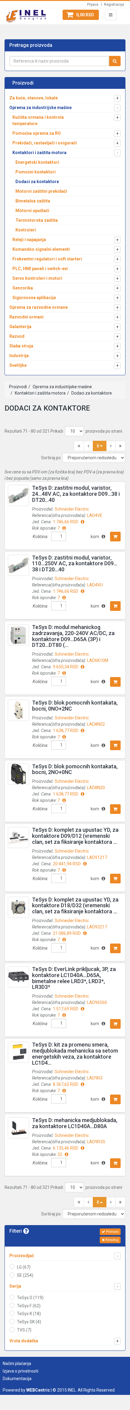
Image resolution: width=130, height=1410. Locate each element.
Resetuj (112, 1240)
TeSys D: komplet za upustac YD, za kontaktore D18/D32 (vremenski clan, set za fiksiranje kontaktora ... (75, 905)
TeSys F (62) (29, 1305)
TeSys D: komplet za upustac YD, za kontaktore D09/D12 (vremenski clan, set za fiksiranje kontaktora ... (75, 836)
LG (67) (24, 1267)
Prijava (92, 4)
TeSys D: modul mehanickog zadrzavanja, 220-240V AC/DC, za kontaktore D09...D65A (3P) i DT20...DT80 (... (73, 636)
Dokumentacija (17, 1378)
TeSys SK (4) (29, 1321)
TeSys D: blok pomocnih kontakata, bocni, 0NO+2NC (75, 705)
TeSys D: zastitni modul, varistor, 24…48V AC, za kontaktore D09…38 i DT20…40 (76, 494)
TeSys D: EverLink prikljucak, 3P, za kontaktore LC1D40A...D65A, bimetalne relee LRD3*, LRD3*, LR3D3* (74, 978)
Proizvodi (18, 386)
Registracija (114, 4)
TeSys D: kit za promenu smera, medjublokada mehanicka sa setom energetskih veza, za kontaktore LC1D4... (75, 1053)
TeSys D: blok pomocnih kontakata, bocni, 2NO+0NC (75, 769)
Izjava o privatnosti (20, 1371)
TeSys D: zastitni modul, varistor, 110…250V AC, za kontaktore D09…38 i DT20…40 (74, 563)
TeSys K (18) (29, 1313)
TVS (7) (24, 1330)
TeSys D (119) (30, 1297)
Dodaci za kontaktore (91, 393)
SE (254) (25, 1275)
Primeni (112, 1232)
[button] (81, 15)
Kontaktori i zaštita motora (40, 393)
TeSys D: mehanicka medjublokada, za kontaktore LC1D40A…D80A (74, 1123)
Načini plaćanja (17, 1363)
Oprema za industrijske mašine (62, 386)
